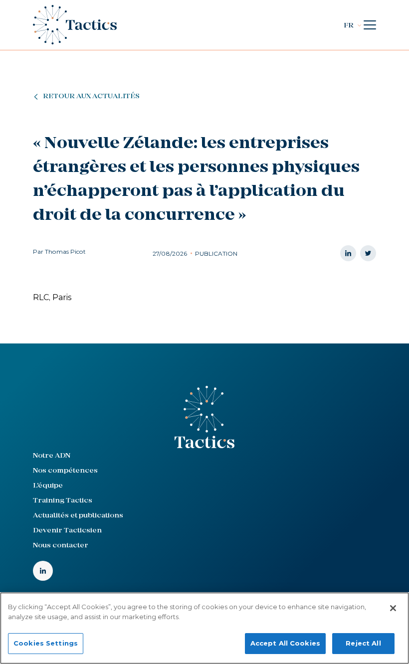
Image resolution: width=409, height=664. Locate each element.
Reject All (363, 643)
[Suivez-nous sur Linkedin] (43, 571)
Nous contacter (60, 545)
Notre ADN (51, 456)
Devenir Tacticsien (67, 530)
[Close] (393, 608)
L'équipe (48, 486)
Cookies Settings (45, 643)
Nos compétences (65, 471)
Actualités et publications (78, 515)
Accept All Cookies (285, 643)
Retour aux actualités (91, 96)
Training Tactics (62, 501)
